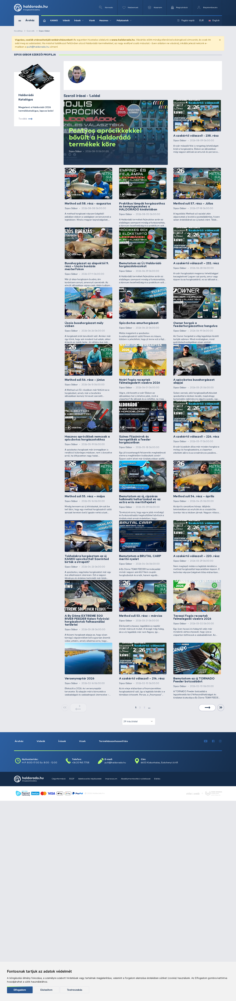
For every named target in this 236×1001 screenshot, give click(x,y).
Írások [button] (77, 21)
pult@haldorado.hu (38, 47)
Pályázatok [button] (123, 21)
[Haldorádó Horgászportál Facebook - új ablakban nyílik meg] (213, 741)
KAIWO (54, 21)
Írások (62, 741)
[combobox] (138, 721)
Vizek (92, 21)
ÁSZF (71, 779)
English (216, 21)
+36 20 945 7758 (80, 763)
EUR (201, 21)
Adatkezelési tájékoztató (89, 779)
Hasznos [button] (103, 21)
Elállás (157, 779)
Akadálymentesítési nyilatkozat (135, 779)
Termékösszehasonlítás (113, 741)
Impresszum (111, 779)
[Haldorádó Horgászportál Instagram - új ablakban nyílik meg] (220, 741)
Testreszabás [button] (74, 989)
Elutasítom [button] (46, 989)
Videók (66, 21)
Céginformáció (58, 779)
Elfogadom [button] (20, 989)
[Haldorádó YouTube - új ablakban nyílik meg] (206, 741)
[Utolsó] (220, 707)
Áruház (19, 741)
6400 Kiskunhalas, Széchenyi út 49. (159, 763)
